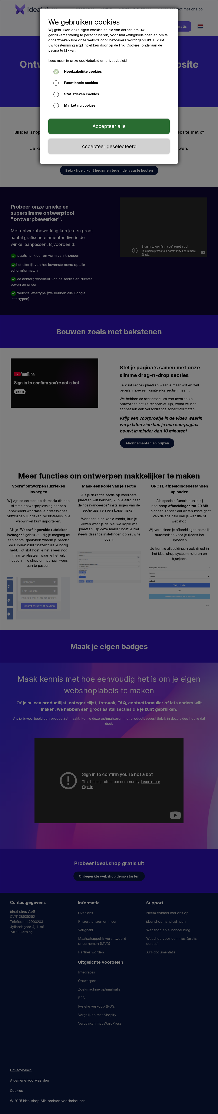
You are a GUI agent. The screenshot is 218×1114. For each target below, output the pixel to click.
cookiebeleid (89, 60)
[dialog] (109, 557)
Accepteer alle (109, 126)
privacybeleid (116, 60)
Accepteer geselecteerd (109, 146)
